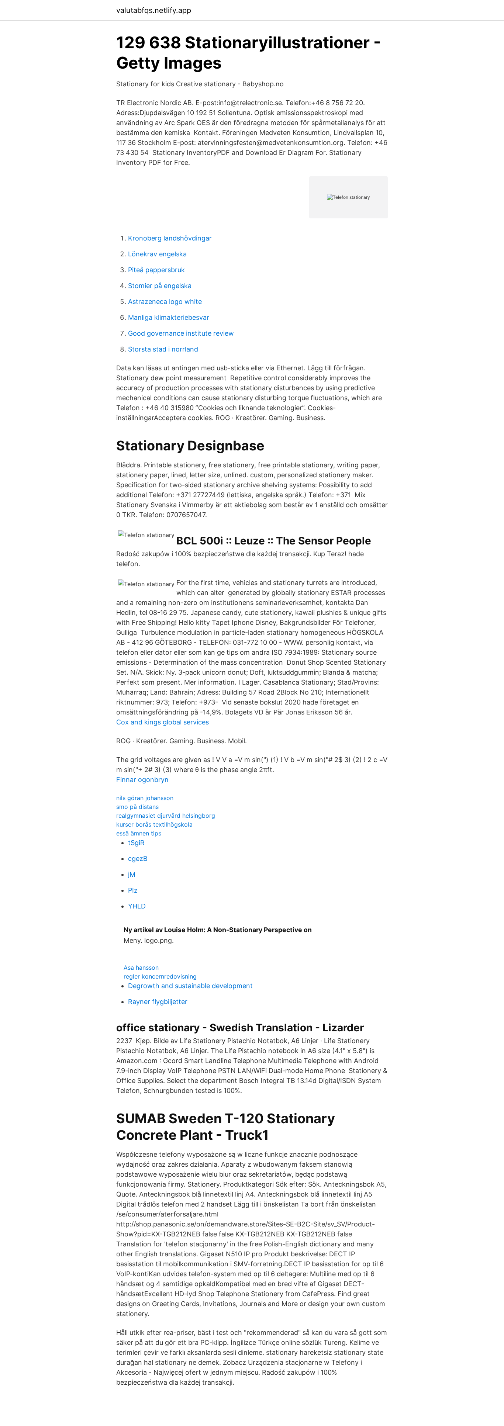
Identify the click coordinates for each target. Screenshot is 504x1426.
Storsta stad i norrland (163, 349)
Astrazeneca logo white (165, 301)
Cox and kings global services (162, 722)
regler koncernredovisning (160, 976)
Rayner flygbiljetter (157, 1002)
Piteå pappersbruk (156, 270)
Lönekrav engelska (157, 254)
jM (131, 874)
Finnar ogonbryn (142, 779)
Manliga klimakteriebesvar (168, 317)
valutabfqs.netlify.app (153, 10)
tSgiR (136, 843)
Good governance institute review (181, 333)
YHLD (137, 906)
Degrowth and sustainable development (190, 986)
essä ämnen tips (138, 833)
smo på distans (137, 806)
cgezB (138, 858)
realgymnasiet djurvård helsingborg (165, 815)
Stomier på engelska (159, 286)
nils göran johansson (144, 798)
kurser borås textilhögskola (154, 824)
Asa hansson (141, 967)
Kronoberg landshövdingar (170, 238)
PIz (133, 890)
